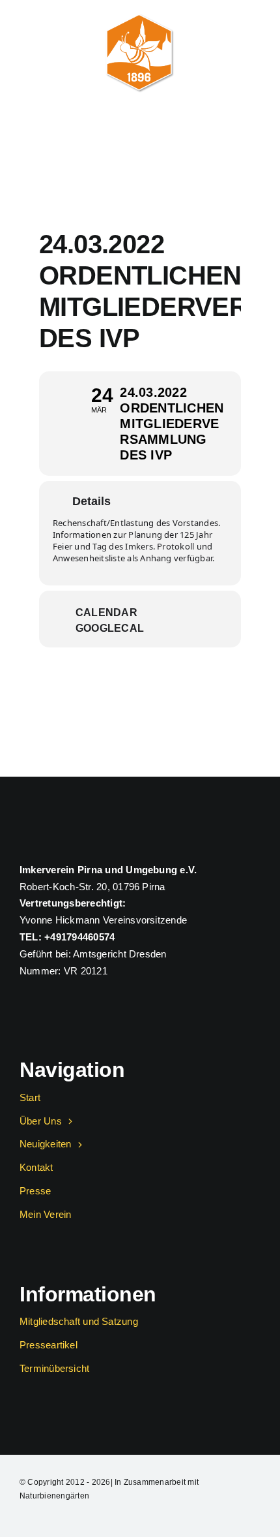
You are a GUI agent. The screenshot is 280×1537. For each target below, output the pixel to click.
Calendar (106, 612)
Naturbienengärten (54, 1495)
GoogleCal (110, 628)
